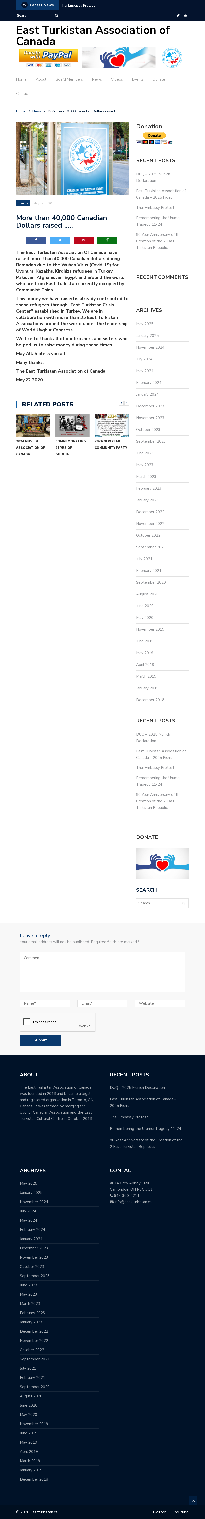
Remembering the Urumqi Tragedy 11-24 (145, 1128)
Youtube (181, 1512)
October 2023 (148, 429)
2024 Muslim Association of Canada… (30, 447)
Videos (117, 79)
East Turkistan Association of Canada (93, 36)
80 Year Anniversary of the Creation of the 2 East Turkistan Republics (159, 241)
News (97, 79)
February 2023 (149, 488)
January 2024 (147, 394)
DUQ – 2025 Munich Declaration (137, 1087)
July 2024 (144, 359)
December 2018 (150, 699)
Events (138, 79)
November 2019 (150, 629)
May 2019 (145, 652)
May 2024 (145, 370)
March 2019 (146, 676)
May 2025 (145, 323)
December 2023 (150, 406)
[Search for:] (32, 15)
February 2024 (149, 382)
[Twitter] (178, 15)
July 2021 (144, 558)
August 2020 (147, 594)
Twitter (159, 1512)
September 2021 (151, 547)
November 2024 (150, 347)
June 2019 (145, 641)
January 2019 (147, 688)
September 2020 (151, 582)
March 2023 (146, 476)
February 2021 (149, 570)
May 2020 (145, 617)
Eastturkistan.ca (44, 1512)
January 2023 (147, 500)
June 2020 (145, 605)
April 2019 (145, 664)
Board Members (69, 79)
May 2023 (145, 464)
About (41, 79)
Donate (159, 79)
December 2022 (150, 511)
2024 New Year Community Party (111, 444)
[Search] (57, 15)
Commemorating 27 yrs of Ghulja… (71, 447)
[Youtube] (185, 15)
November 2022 (150, 523)
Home (21, 79)
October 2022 (148, 535)
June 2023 (145, 453)
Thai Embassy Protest (77, 5)
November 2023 (150, 417)
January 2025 (147, 335)
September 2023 (151, 441)
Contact (22, 93)
